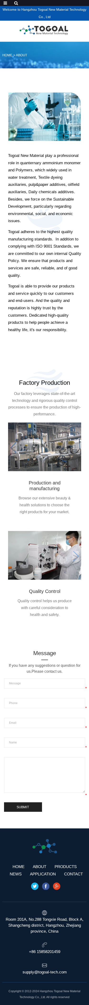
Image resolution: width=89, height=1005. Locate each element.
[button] (75, 447)
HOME (7, 55)
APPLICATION (43, 874)
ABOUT (21, 55)
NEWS (16, 874)
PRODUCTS (66, 866)
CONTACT (73, 874)
